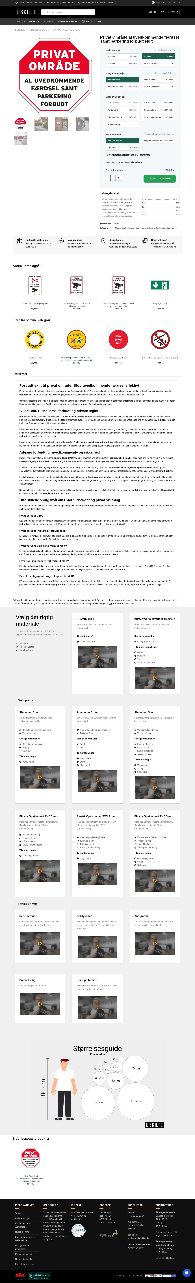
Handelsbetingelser (24, 1259)
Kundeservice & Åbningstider (22, 1225)
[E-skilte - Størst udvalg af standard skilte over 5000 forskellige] (26, 12)
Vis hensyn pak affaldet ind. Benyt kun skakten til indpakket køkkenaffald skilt (77, 359)
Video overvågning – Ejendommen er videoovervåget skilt (118, 304)
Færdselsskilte (37, 30)
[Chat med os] (187, 1273)
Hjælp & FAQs (22, 1232)
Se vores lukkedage (165, 1258)
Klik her (172, 50)
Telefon (155, 247)
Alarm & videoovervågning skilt (35, 304)
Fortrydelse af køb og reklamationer (25, 1239)
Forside (20, 30)
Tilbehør (48, 21)
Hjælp (89, 21)
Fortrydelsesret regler (25, 1264)
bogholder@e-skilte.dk (138, 1238)
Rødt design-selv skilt (118, 358)
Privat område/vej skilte (65, 30)
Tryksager (33, 21)
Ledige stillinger (22, 1218)
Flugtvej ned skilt (160, 304)
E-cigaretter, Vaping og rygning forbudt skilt (160, 358)
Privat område (133, 228)
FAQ (99, 21)
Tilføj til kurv (159, 178)
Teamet (18, 1213)
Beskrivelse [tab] (21, 374)
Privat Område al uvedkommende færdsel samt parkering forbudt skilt (30, 1178)
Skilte (19, 21)
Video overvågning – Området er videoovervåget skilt (76, 304)
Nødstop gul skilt (35, 358)
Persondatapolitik (23, 1254)
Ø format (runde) (120, 228)
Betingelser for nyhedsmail (22, 1247)
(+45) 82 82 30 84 (136, 1216)
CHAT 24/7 (176, 3)
